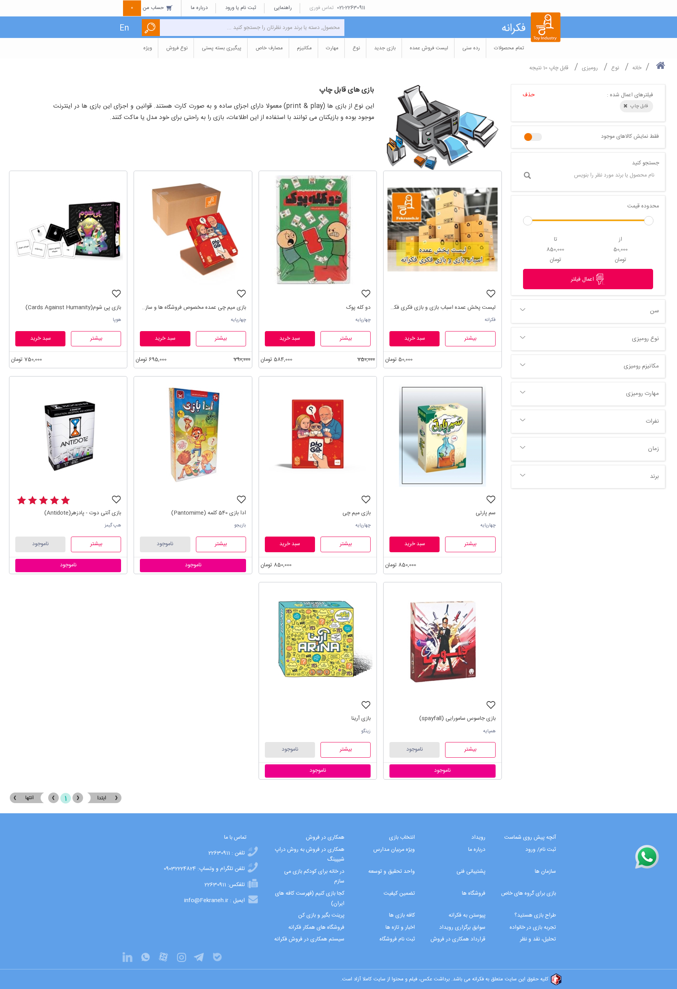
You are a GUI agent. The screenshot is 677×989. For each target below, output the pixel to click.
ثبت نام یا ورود (240, 8)
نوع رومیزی (645, 339)
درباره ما (199, 8)
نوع (615, 68)
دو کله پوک (358, 307)
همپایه (489, 731)
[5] (21, 500)
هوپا (117, 320)
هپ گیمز (113, 525)
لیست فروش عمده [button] (429, 48)
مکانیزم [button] (304, 48)
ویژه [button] (147, 48)
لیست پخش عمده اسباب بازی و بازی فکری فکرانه (442, 307)
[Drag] (527, 220)
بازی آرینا (361, 718)
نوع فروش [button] (177, 48)
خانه (636, 68)
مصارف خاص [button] (269, 48)
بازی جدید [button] (385, 48)
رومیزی (590, 68)
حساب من (148, 8)
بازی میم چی (356, 513)
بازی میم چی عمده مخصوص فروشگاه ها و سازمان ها (193, 307)
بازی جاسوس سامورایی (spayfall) (457, 718)
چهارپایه (363, 320)
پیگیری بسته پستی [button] (221, 48)
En (124, 28)
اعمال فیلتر (583, 279)
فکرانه (490, 320)
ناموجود (165, 544)
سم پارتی (485, 513)
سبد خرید (414, 338)
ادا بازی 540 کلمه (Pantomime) (208, 513)
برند (654, 476)
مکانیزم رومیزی (641, 366)
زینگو (366, 731)
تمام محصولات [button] (509, 48)
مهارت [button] (332, 48)
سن (654, 311)
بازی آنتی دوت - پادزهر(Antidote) (82, 513)
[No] (533, 137)
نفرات (652, 421)
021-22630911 (351, 8)
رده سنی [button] (471, 48)
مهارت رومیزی (642, 393)
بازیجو (240, 525)
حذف (529, 95)
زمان (653, 449)
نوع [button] (356, 48)
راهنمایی (283, 8)
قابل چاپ (558, 68)
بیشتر (470, 338)
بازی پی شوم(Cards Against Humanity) (73, 307)
